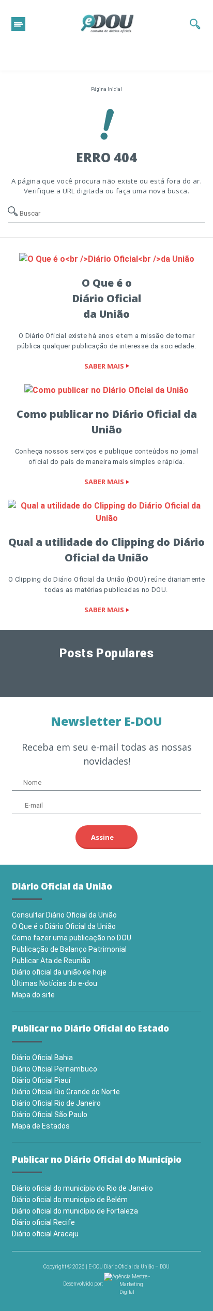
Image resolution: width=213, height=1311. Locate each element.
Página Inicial (106, 89)
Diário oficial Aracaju (45, 1234)
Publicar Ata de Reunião (51, 960)
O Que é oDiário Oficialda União (106, 298)
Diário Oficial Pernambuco (54, 1069)
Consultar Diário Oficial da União (64, 915)
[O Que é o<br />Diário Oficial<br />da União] (106, 258)
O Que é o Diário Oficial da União (64, 926)
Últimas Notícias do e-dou (54, 983)
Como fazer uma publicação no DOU (71, 938)
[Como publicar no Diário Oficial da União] (106, 390)
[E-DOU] (107, 24)
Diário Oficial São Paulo (49, 1114)
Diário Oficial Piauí (41, 1080)
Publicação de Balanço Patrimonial (69, 949)
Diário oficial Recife (43, 1222)
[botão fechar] (18, 24)
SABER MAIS (104, 366)
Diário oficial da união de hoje (59, 972)
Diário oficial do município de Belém (70, 1199)
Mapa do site (33, 995)
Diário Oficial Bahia (42, 1057)
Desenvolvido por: (83, 1284)
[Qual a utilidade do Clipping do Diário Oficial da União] (106, 512)
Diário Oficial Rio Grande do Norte (66, 1092)
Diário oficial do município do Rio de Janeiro (82, 1188)
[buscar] (195, 24)
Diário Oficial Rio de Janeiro (56, 1103)
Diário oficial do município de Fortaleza (75, 1211)
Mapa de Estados (41, 1126)
